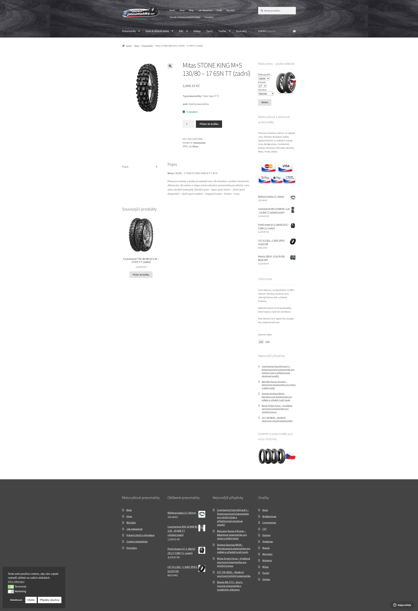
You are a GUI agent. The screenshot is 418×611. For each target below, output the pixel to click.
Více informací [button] (16, 581)
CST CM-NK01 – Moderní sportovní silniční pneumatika (277, 419)
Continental (269, 522)
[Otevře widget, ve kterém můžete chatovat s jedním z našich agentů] (402, 605)
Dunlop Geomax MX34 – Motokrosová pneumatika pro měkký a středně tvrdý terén (277, 397)
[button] (170, 66)
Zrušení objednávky (137, 541)
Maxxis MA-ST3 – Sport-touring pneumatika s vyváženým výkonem (230, 585)
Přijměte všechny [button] (49, 600)
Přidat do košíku (209, 123)
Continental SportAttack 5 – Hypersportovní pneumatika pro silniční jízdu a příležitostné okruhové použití (278, 371)
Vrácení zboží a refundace (140, 535)
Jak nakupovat (205, 10)
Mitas (195, 146)
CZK (261, 341)
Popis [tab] (125, 166)
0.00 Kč (267, 31)
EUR (268, 341)
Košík (219, 10)
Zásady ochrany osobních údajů (184, 17)
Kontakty (209, 17)
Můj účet (230, 10)
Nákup (197, 31)
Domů (129, 45)
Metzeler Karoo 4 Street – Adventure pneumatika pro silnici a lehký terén (279, 385)
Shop (182, 10)
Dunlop (266, 535)
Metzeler (267, 554)
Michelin (267, 560)
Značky (222, 31)
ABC (181, 31)
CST (264, 529)
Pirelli (265, 573)
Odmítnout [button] (16, 600)
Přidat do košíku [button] (141, 274)
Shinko (266, 579)
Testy (209, 31)
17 (190, 146)
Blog (191, 10)
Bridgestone (269, 516)
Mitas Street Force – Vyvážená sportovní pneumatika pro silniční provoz (277, 409)
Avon (265, 510)
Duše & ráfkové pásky (157, 31)
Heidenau (267, 541)
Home (172, 10)
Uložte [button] (31, 600)
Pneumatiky (129, 31)
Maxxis (266, 547)
